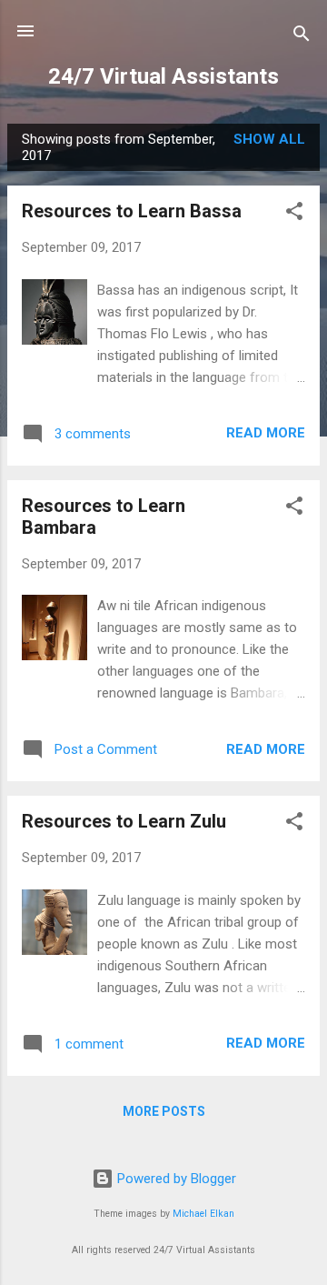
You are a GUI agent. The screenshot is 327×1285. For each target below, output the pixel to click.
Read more (265, 433)
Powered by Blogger (175, 1178)
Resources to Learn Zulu (124, 821)
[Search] (301, 37)
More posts (164, 1111)
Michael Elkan (203, 1214)
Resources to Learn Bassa (132, 211)
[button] (294, 214)
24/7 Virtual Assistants (163, 76)
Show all (269, 139)
